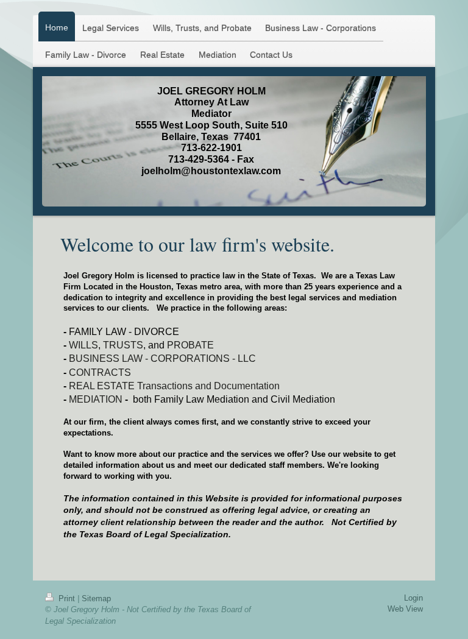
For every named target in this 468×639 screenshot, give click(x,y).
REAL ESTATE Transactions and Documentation (174, 386)
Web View (405, 608)
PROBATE (190, 345)
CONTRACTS (100, 372)
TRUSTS (123, 345)
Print (66, 598)
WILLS (83, 345)
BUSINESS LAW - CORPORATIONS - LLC (162, 358)
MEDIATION (95, 399)
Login (413, 597)
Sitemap (96, 598)
